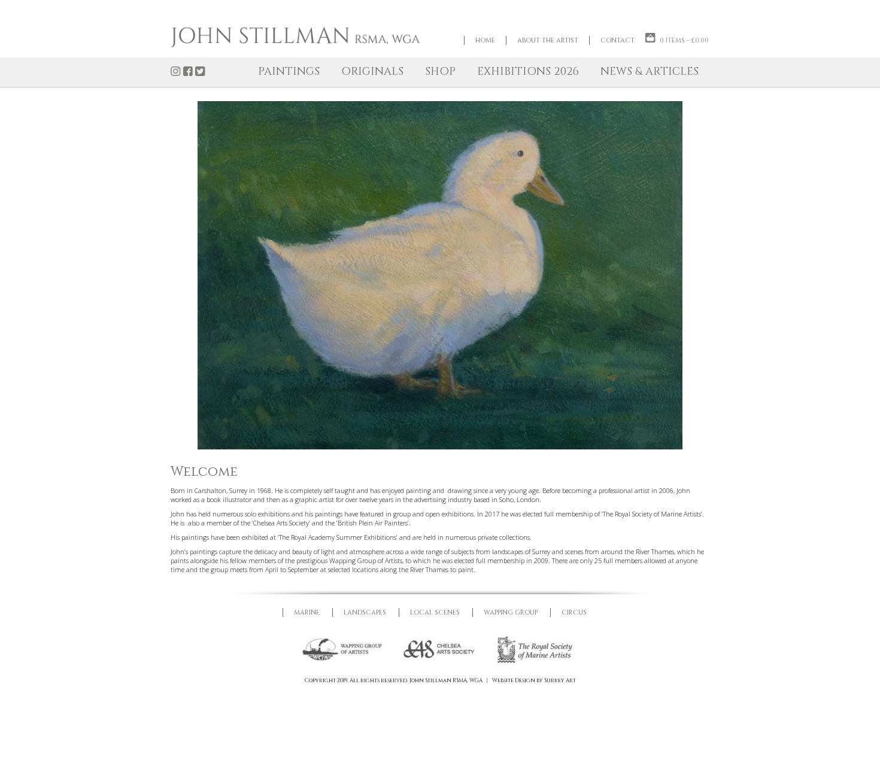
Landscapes (365, 613)
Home (485, 40)
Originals (372, 71)
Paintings (289, 71)
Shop (440, 71)
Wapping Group (511, 613)
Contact (617, 40)
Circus (574, 613)
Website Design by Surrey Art (534, 681)
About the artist (547, 40)
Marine (307, 613)
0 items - (684, 40)
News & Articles (649, 71)
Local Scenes (435, 613)
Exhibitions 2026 (528, 71)
